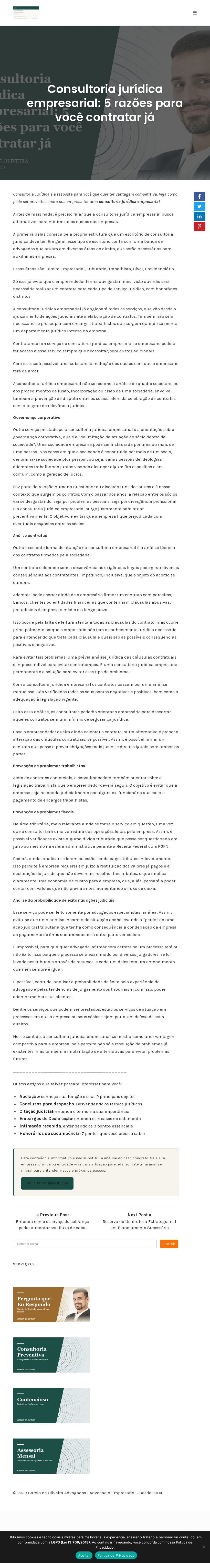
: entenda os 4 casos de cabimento (80, 1118)
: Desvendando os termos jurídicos (80, 1103)
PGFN (163, 846)
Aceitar (84, 1555)
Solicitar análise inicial (47, 1183)
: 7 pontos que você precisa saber (82, 1133)
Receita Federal (132, 846)
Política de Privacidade (116, 1555)
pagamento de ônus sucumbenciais (55, 934)
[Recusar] (203, 1546)
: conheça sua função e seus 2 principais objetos (77, 1096)
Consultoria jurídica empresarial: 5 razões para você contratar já (105, 103)
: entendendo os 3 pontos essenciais (76, 1125)
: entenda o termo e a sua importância (74, 1111)
